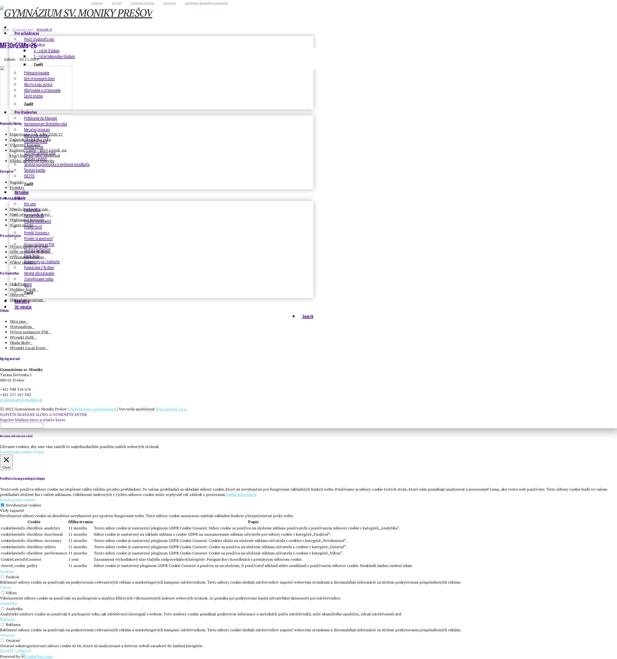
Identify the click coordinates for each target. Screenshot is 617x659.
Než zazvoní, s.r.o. (171, 409)
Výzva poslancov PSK (30, 332)
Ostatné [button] (7, 635)
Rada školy (21, 342)
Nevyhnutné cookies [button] (17, 499)
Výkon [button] (5, 587)
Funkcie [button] (6, 571)
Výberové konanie (25, 144)
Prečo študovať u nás (30, 209)
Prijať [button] (39, 452)
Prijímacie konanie (28, 219)
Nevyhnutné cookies (23, 505)
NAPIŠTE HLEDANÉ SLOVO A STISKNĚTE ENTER (43, 414)
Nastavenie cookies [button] (16, 452)
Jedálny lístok (24, 289)
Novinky (17, 182)
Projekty (17, 187)
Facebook (170, 3)
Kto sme (19, 321)
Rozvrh (116, 3)
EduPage (97, 3)
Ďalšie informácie (241, 494)
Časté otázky (23, 225)
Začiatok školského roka (30, 139)
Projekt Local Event (29, 347)
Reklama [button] (7, 619)
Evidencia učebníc (142, 3)
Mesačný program (27, 300)
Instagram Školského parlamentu (206, 3)
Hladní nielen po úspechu (32, 160)
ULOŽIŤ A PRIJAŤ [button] (15, 651)
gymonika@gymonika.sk (21, 399)
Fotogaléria (22, 326)
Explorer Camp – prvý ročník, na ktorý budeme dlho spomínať (38, 152)
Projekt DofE (23, 337)
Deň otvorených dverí (31, 214)
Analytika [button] (8, 603)
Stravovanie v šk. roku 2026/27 (36, 134)
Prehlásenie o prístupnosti (93, 409)
